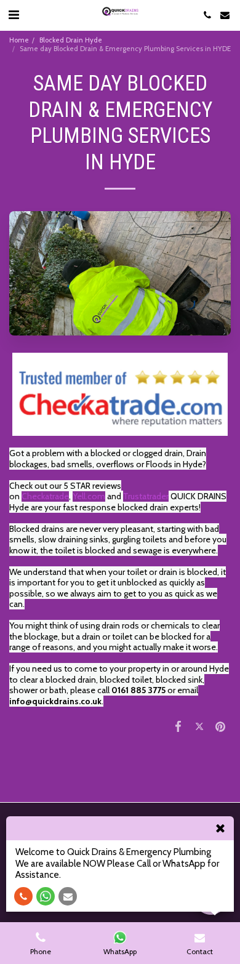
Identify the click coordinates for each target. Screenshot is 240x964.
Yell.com (89, 496)
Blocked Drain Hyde (70, 40)
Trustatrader (146, 496)
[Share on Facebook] (177, 726)
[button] (13, 14)
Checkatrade (45, 496)
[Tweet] (199, 726)
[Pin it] (220, 726)
